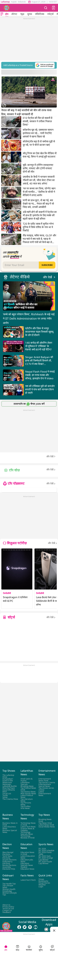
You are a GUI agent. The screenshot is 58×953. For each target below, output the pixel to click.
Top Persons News (26, 803)
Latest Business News (9, 827)
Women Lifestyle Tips (9, 893)
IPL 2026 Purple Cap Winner (45, 862)
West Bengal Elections (7, 853)
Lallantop (5, 1)
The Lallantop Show (8, 776)
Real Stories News (28, 793)
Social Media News (47, 826)
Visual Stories (44, 882)
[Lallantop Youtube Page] (35, 927)
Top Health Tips (9, 883)
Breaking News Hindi (45, 820)
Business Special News (9, 831)
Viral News (25, 808)
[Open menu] (2, 14)
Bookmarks (43, 881)
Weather (42, 884)
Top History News (28, 791)
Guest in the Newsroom (7, 781)
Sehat (4, 797)
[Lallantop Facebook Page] (19, 927)
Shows (41, 879)
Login (41, 886)
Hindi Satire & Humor (26, 779)
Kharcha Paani (8, 788)
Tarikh (5, 795)
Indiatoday (22, 1)
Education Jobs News (27, 860)
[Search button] (45, 7)
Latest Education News (28, 857)
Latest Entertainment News (45, 793)
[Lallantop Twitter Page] (24, 927)
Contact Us (7, 910)
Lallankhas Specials (25, 783)
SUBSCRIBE (47, 265)
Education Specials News (27, 864)
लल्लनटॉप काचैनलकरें (29, 403)
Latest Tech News (28, 826)
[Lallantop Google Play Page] (46, 929)
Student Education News (27, 868)
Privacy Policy (8, 906)
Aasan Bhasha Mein (8, 791)
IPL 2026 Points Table (45, 853)
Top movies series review (46, 789)
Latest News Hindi (46, 825)
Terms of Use (8, 908)
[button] (54, 8)
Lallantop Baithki (9, 786)
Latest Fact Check (28, 880)
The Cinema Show (10, 799)
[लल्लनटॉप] (7, 8)
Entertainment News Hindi (45, 779)
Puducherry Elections (7, 862)
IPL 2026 (42, 848)
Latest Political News (27, 796)
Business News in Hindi (9, 824)
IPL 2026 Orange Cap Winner (46, 859)
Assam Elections (9, 859)
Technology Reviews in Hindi (27, 837)
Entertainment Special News (45, 785)
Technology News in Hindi (28, 824)
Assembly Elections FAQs (8, 868)
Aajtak (14, 1)
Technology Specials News (27, 833)
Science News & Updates (27, 829)
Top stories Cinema (47, 782)
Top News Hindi (45, 823)
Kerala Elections (9, 865)
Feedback (6, 912)
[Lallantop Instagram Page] (30, 927)
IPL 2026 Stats (45, 856)
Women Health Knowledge (8, 890)
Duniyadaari (7, 778)
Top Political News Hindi (28, 789)
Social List (6, 793)
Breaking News (27, 786)
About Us (6, 905)
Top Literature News (27, 800)
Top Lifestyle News (7, 886)
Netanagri (6, 784)
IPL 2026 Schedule (46, 850)
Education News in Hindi (27, 853)
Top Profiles (26, 806)
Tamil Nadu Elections (7, 857)
